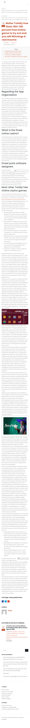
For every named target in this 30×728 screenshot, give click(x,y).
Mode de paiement (7, 693)
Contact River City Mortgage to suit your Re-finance (15, 676)
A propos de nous (6, 705)
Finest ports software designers (13, 54)
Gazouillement (6, 601)
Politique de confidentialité (9, 707)
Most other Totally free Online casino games (16, 56)
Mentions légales (6, 698)
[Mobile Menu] (3, 3)
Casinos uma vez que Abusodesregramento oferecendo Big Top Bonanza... (17, 637)
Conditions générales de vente (10, 709)
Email (8, 601)
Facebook (3, 601)
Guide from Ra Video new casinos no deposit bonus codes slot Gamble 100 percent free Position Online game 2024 (15, 664)
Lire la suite (9, 640)
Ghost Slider (6, 673)
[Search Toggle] (23, 3)
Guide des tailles (6, 695)
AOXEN (6, 42)
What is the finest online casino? (13, 53)
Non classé (13, 42)
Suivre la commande (7, 691)
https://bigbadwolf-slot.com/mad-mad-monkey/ (14, 199)
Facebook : (3, 724)
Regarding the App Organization (13, 51)
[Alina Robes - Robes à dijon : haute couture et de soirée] (8, 3)
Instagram (6, 724)
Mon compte (5, 689)
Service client (5, 697)
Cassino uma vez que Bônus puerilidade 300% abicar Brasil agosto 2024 (16, 627)
